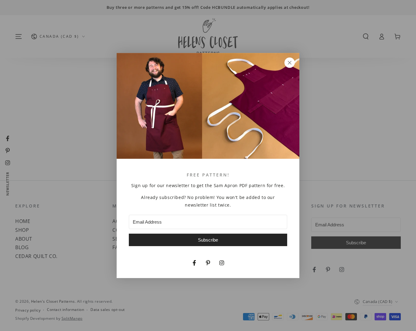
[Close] (289, 62)
